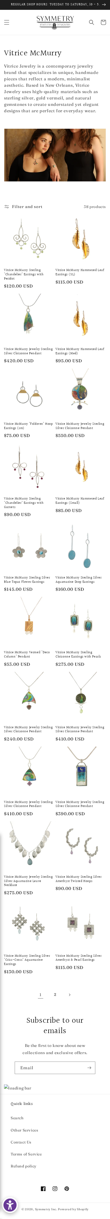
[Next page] (69, 995)
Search (17, 1118)
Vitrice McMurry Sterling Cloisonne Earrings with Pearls (78, 655)
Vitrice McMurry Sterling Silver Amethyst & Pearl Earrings (79, 958)
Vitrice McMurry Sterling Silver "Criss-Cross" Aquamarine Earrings (27, 960)
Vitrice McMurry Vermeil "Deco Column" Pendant (27, 655)
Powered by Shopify (73, 1209)
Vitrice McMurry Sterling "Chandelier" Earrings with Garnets (24, 503)
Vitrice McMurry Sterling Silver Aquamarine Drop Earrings (79, 580)
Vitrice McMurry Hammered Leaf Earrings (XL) (80, 272)
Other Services (24, 1130)
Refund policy (24, 1166)
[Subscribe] (89, 1068)
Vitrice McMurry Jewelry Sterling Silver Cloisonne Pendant (28, 351)
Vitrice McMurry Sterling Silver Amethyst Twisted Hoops (79, 879)
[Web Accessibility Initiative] (10, 1205)
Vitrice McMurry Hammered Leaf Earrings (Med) (80, 351)
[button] (7, 22)
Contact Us (21, 1142)
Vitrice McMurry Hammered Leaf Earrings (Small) (80, 501)
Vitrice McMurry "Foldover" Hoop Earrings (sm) (28, 426)
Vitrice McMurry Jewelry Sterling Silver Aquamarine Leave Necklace (28, 881)
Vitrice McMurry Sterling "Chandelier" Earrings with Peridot (24, 274)
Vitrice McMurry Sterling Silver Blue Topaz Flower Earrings (27, 580)
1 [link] (41, 994)
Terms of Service (26, 1154)
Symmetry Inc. (46, 1209)
